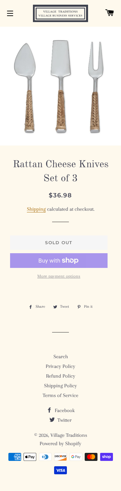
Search (60, 357)
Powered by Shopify (60, 443)
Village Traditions (68, 435)
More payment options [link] (58, 276)
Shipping (36, 209)
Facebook (64, 410)
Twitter (64, 420)
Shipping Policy (60, 386)
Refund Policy (60, 376)
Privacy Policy (60, 366)
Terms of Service (60, 395)
